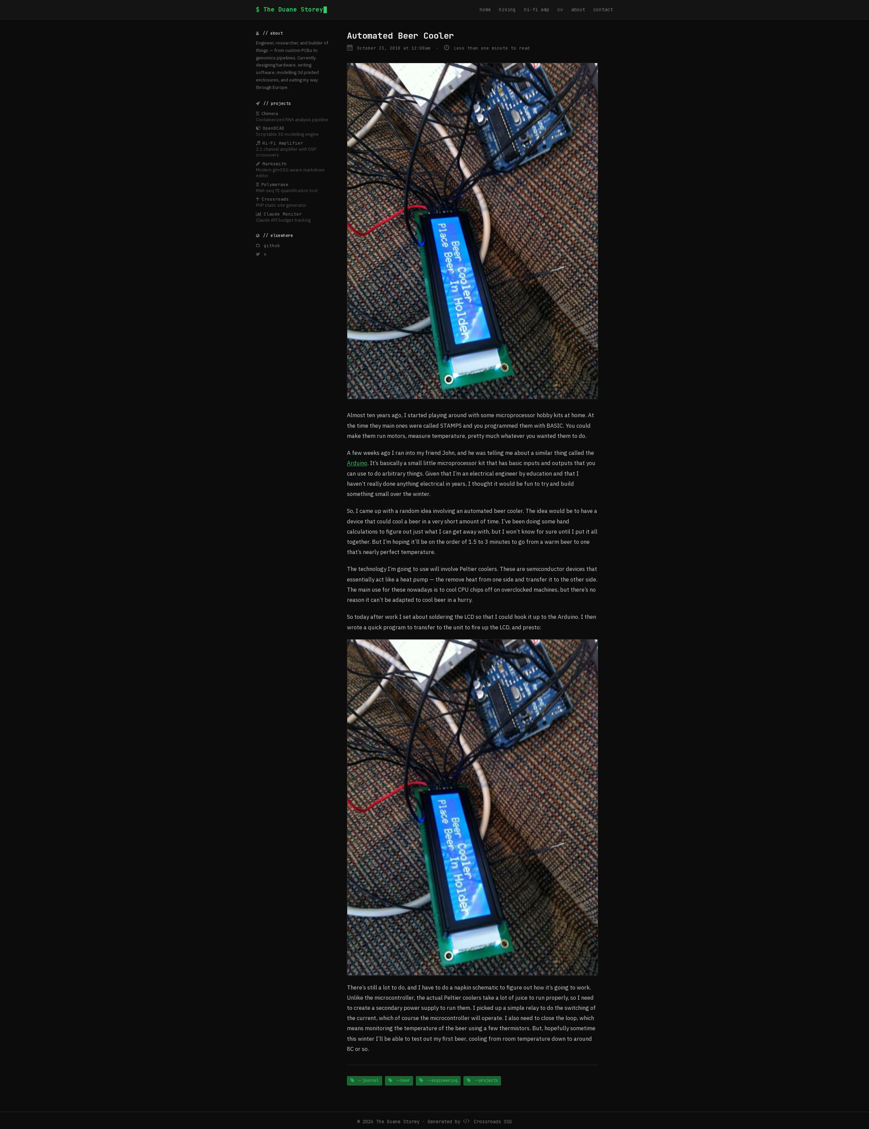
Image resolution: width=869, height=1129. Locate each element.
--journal (367, 1080)
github (270, 245)
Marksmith (274, 163)
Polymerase (275, 184)
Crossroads (275, 199)
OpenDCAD (273, 128)
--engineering (441, 1080)
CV (560, 9)
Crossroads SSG (493, 1121)
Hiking (507, 9)
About (578, 9)
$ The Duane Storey (289, 9)
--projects (485, 1080)
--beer (401, 1080)
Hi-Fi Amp (536, 9)
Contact (603, 9)
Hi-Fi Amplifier (282, 143)
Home (485, 9)
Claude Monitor (283, 214)
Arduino (357, 463)
